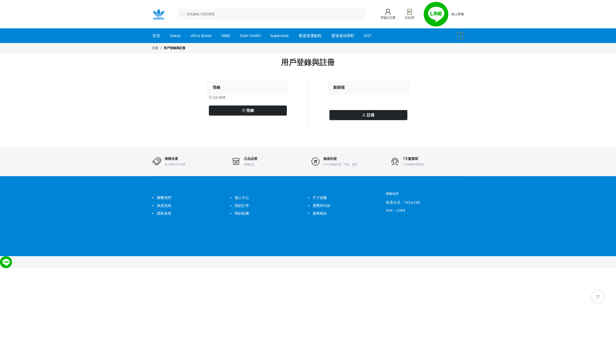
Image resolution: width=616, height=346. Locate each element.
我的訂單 (239, 205)
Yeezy (175, 35)
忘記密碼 (218, 97)
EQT (368, 35)
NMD (225, 35)
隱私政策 (161, 213)
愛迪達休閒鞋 (342, 35)
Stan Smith (250, 35)
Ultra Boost (201, 35)
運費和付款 (319, 205)
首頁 (156, 35)
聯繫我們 (161, 197)
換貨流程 (161, 205)
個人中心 (239, 197)
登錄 (249, 110)
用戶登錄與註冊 (175, 48)
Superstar (279, 35)
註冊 (370, 115)
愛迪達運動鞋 (310, 35)
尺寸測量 (317, 197)
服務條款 (317, 213)
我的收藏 (239, 213)
